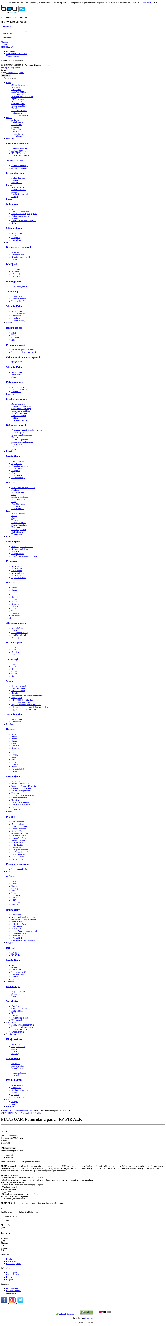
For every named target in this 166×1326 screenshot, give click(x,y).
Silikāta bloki (16, 113)
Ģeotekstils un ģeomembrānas (23, 919)
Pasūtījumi (10, 51)
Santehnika (10, 981)
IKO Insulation (17, 492)
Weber (14, 767)
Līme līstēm (16, 391)
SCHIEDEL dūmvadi (20, 155)
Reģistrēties (15, 67)
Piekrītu (155, 3)
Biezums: (5, 1138)
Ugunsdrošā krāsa (18, 577)
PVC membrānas (18, 688)
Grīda (8, 242)
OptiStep (15, 337)
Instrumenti (10, 394)
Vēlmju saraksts (12, 56)
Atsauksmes (11, 1293)
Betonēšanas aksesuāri (20, 257)
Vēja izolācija (17, 475)
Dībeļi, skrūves (14, 1039)
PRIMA (14, 905)
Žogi (8, 1099)
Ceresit (14, 743)
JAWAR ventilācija (19, 168)
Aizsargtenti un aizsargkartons (23, 917)
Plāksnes (9, 812)
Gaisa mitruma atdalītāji (21, 408)
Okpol (14, 669)
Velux (13, 664)
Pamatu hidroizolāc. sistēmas (23, 1027)
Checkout (5, 44)
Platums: (4, 1243)
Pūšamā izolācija (18, 477)
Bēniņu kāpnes (14, 327)
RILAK (14, 602)
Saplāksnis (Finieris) (19, 852)
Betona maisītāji (18, 404)
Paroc (13, 501)
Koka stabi (15, 527)
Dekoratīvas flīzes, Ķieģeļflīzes (24, 214)
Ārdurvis (15, 120)
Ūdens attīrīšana (18, 1020)
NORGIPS (15, 955)
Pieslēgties (5, 67)
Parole (3, 72)
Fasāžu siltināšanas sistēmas (22, 1025)
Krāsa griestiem (17, 568)
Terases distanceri (18, 299)
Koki (8, 511)
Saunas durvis (17, 134)
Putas (13, 235)
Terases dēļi (12, 291)
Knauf (14, 753)
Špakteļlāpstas (17, 446)
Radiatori (15, 1015)
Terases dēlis (16, 296)
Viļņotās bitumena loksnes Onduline (26, 705)
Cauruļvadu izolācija (19, 1008)
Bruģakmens (16, 101)
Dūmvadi (10, 138)
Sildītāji (14, 196)
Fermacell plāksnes (19, 826)
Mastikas (15, 551)
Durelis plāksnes (18, 824)
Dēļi (13, 518)
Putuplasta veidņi (18, 320)
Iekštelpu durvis (17, 122)
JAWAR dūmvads (18, 151)
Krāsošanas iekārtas (19, 413)
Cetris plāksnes (17, 822)
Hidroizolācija (17, 272)
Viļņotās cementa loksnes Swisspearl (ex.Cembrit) (31, 707)
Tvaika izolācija (17, 936)
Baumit (14, 588)
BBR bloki (15, 87)
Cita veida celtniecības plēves (23, 940)
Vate (13, 473)
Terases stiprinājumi (19, 301)
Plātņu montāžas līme (20, 869)
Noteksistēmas (17, 628)
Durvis (9, 117)
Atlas (13, 734)
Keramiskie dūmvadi (17, 143)
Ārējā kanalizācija (18, 991)
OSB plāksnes (17, 532)
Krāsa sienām (16, 575)
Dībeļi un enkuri (18, 1046)
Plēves (14, 630)
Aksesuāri (15, 209)
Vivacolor (15, 616)
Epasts (3, 70)
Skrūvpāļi (15, 1075)
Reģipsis (9, 943)
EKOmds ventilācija (19, 165)
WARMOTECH (18, 504)
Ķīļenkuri (15, 1095)
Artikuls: (4, 1140)
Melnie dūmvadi (18, 178)
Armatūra (15, 252)
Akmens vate (16, 233)
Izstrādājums (13, 204)
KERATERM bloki (19, 92)
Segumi (10, 681)
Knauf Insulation (18, 499)
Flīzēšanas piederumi (20, 432)
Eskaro (14, 595)
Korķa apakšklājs (18, 313)
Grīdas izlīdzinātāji (19, 798)
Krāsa (13, 223)
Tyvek (14, 898)
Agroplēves (16, 915)
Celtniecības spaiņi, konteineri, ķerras (26, 430)
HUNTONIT (16, 362)
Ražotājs (10, 482)
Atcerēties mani (10, 78)
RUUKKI (15, 902)
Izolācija (9, 451)
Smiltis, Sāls (16, 809)
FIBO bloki (16, 89)
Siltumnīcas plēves (19, 933)
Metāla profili (16, 970)
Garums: (4, 1248)
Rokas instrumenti (16, 425)
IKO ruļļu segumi (18, 686)
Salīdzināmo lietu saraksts (16, 53)
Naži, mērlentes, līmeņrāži (22, 442)
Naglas (14, 1049)
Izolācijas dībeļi (17, 1066)
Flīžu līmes (15, 269)
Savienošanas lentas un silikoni (24, 931)
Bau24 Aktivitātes (13, 1290)
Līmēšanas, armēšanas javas (22, 802)
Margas (14, 1102)
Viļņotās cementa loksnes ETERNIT (26, 709)
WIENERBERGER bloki (22, 96)
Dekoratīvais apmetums (21, 211)
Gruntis (14, 218)
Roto (13, 340)
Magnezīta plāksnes (19, 838)
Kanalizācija (13, 986)
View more (17, 771)
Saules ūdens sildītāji (19, 633)
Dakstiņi (14, 693)
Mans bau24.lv (7, 47)
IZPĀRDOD (11, 1106)
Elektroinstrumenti (18, 189)
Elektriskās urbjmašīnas (21, 406)
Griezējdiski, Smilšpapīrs (21, 435)
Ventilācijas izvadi (18, 635)
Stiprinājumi (11, 1034)
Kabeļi (14, 192)
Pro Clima (15, 506)
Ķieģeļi (14, 108)
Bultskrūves (16, 1044)
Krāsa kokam (16, 570)
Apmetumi (15, 781)
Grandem (88, 1318)
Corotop (14, 888)
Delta (13, 881)
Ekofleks (15, 746)
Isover (13, 494)
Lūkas (13, 996)
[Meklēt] (26, 31)
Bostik (14, 739)
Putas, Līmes (16, 468)
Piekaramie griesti (15, 344)
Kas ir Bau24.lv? (13, 1275)
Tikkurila (15, 613)
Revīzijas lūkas (17, 131)
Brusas (14, 515)
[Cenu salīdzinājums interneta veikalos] (105, 1314)
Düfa (13, 592)
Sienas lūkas (16, 136)
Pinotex (14, 599)
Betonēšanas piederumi (18, 247)
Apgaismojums (17, 187)
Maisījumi (11, 264)
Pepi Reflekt (16, 464)
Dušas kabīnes (17, 1011)
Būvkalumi (15, 1063)
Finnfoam (15, 490)
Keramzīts (15, 276)
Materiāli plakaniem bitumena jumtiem (27, 695)
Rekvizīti (10, 1277)
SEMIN (14, 755)
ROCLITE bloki (18, 94)
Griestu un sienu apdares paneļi (23, 357)
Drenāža (14, 994)
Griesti (9, 323)
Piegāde (9, 1279)
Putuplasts (15, 237)
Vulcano (14, 180)
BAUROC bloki (18, 85)
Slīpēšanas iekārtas (19, 420)
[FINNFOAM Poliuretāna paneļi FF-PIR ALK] (21, 1113)
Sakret (14, 609)
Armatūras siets (17, 255)
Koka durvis (16, 124)
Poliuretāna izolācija (19, 466)
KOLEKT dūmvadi (19, 153)
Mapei (14, 757)
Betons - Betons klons (20, 784)
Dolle (13, 333)
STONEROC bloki (19, 110)
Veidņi (14, 259)
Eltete (13, 884)
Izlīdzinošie (16, 274)
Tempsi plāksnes (18, 857)
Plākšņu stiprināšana (17, 864)
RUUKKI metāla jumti (20, 702)
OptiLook (15, 674)
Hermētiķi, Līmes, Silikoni (22, 547)
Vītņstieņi (15, 1053)
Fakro (13, 335)
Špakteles (15, 807)
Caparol (14, 590)
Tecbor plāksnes (18, 854)
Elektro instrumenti (16, 398)
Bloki (8, 82)
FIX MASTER (14, 1080)
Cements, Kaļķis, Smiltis (21, 788)
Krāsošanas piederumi (20, 439)
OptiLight (15, 671)
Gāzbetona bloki (18, 103)
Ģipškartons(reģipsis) (20, 833)
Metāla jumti (16, 698)
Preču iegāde (11, 1272)
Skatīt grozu (6, 42)
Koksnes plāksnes (18, 529)
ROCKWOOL (17, 508)
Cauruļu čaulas (17, 461)
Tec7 (13, 611)
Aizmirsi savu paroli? (15, 72)
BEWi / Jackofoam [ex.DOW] (23, 487)
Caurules (15, 1006)
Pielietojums (12, 561)
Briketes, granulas (18, 513)
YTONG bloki (17, 99)
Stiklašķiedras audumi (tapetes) (24, 556)
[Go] (49, 65)
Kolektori (15, 1013)
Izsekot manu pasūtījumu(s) (12, 65)
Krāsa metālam (17, 573)
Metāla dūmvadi (15, 173)
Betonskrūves (17, 1085)
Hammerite (15, 597)
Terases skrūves (17, 1097)
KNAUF (15, 953)
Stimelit (14, 764)
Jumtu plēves (16, 922)
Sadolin (14, 606)
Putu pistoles (16, 444)
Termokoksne (17, 534)
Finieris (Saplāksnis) (19, 525)
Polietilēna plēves (18, 924)
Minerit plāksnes (18, 840)
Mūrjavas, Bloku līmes (20, 805)
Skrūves (14, 977)
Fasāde (9, 199)
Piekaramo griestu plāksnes (22, 350)
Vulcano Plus (16, 182)
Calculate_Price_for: (9, 1216)
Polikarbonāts (17, 845)
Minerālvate (16, 240)
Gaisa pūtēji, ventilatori (20, 411)
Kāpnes (14, 437)
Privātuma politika (13, 1264)
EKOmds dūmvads (19, 148)
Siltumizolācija (14, 228)
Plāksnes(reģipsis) (18, 972)
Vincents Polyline (18, 769)
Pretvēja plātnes (17, 847)
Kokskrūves (16, 1092)
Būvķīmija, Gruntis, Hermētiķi (23, 786)
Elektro (9, 185)
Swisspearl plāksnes (19, 850)
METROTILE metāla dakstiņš (23, 700)
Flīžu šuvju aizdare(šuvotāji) (22, 795)
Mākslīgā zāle (13, 281)
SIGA (13, 900)
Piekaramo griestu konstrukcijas (24, 352)
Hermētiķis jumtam (19, 637)
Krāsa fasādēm (17, 566)
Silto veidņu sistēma (19, 115)
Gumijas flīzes (17, 831)
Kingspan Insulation (19, 497)
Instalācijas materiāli (19, 194)
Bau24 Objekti (12, 1288)
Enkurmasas (16, 1088)
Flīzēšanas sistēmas (19, 1029)
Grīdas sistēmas (17, 1032)
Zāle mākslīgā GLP (19, 286)
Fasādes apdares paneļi (20, 216)
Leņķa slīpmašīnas (18, 415)
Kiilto (13, 750)
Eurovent (15, 886)
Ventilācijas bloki (15, 160)
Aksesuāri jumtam (16, 623)
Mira (13, 760)
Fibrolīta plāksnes (18, 522)
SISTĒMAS (11, 1022)
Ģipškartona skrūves (19, 1090)
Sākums (4, 1111)
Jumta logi (12, 659)
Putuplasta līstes (14, 382)
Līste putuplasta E (18, 387)
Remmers (15, 604)
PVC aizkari (16, 129)
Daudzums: (5, 1143)
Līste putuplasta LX (19, 389)
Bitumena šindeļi (18, 691)
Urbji (13, 449)
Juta (13, 891)
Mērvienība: (6, 1225)
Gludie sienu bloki (18, 106)
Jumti (8, 618)
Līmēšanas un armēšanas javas (23, 221)
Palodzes (15, 127)
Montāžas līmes (17, 1068)
